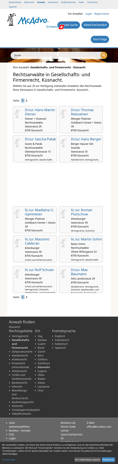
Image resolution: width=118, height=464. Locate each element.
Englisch (60, 336)
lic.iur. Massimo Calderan (37, 241)
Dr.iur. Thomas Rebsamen (82, 111)
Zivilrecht (17, 406)
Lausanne (43, 386)
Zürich (41, 351)
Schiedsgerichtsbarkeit (26, 410)
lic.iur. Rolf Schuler (39, 269)
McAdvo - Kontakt (20, 430)
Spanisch (60, 347)
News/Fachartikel (95, 25)
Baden (41, 378)
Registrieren (101, 13)
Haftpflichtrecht (21, 413)
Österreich (29, 2)
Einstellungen (8, 459)
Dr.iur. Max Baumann (79, 271)
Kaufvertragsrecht (23, 402)
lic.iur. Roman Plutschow (81, 211)
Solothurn (44, 363)
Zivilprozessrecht (22, 351)
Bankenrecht (19, 382)
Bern (40, 355)
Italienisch (61, 344)
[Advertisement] (59, 185)
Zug (40, 336)
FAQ (11, 434)
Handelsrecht (20, 355)
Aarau (41, 382)
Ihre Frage (100, 39)
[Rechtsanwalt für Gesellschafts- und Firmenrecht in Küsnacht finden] (33, 20)
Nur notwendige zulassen (87, 459)
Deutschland (15, 2)
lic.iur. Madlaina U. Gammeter (39, 211)
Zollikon (42, 359)
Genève (42, 340)
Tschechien (92, 2)
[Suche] (103, 55)
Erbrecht (17, 386)
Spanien (13, 6)
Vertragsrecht (20, 336)
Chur (40, 390)
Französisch (62, 340)
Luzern (42, 344)
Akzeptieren (108, 459)
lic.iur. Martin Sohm (86, 239)
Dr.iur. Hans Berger (86, 139)
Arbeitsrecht (19, 359)
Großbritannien (68, 2)
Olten (41, 375)
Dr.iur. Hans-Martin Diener (40, 111)
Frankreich (53, 2)
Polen (81, 2)
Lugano (42, 371)
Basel (41, 347)
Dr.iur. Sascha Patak (40, 139)
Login (88, 13)
